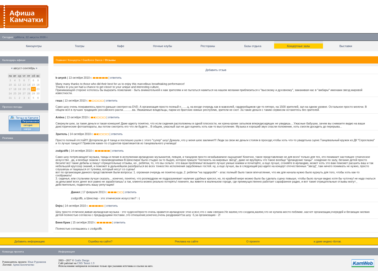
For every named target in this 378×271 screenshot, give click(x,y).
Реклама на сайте (186, 241)
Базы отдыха (252, 46)
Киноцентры (34, 46)
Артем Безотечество (23, 264)
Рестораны (208, 46)
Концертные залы (298, 46)
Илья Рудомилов (37, 261)
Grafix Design (82, 260)
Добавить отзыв (215, 69)
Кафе (120, 46)
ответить (116, 77)
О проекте (253, 241)
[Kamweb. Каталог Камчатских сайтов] (363, 266)
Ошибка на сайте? (100, 241)
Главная (61, 60)
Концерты (74, 60)
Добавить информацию (29, 241)
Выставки (345, 46)
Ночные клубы (162, 46)
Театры (79, 46)
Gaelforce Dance (93, 60)
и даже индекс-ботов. (327, 241)
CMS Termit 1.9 (85, 263)
